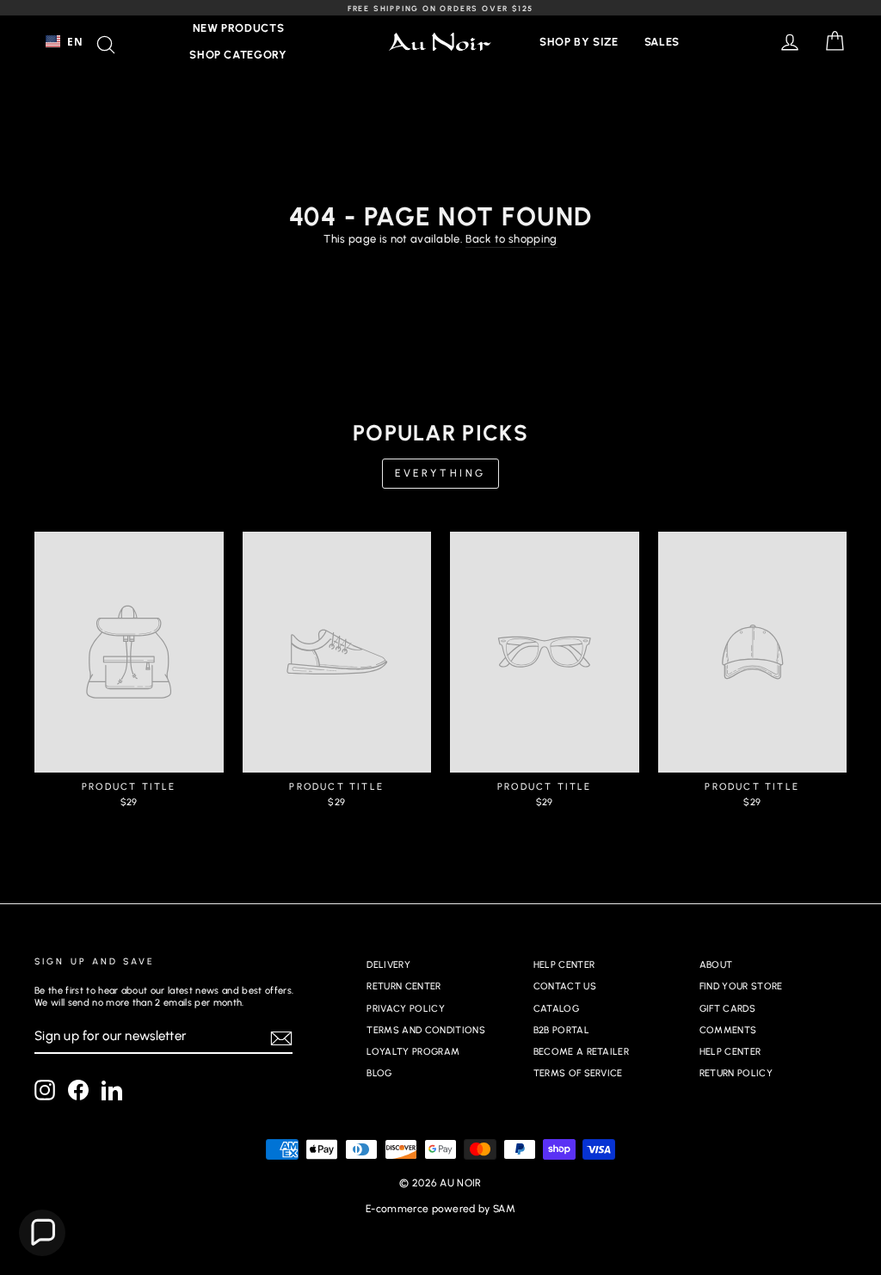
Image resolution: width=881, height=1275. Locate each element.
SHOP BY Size (579, 41)
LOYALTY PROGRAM (413, 1051)
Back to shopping (511, 238)
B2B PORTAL (561, 1030)
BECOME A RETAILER (581, 1051)
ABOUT (716, 964)
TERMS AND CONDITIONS (426, 1030)
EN (75, 41)
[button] (42, 1233)
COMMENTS (728, 1030)
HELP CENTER (564, 964)
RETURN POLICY (736, 1073)
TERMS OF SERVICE (578, 1073)
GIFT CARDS (727, 1008)
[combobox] (64, 41)
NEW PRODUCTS (239, 28)
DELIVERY (388, 964)
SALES (662, 41)
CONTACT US (564, 986)
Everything (440, 473)
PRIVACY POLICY (406, 1008)
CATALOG (556, 1008)
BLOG (379, 1073)
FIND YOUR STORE (741, 986)
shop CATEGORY (237, 54)
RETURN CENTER (403, 986)
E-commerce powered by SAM (440, 1209)
